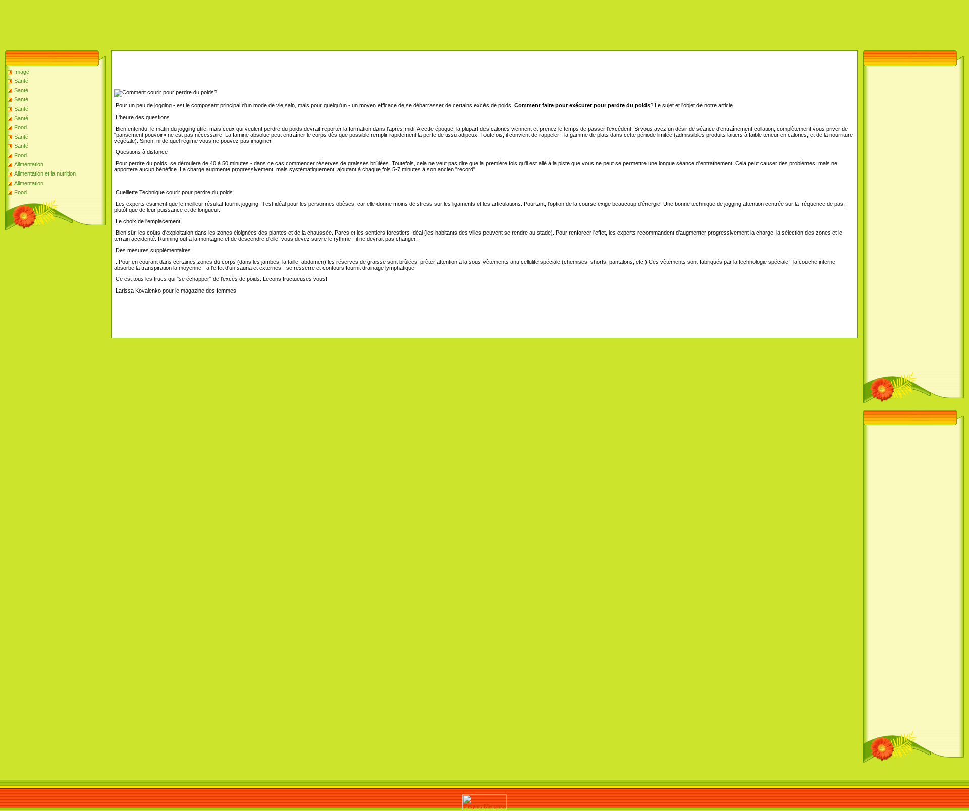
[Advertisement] (183, 22)
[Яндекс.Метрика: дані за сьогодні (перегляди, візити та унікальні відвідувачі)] (484, 802)
